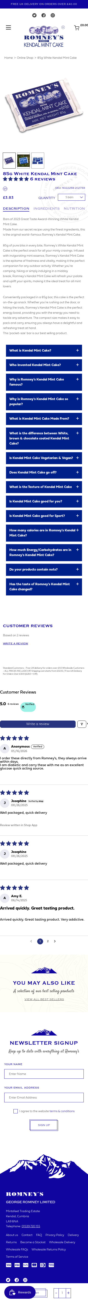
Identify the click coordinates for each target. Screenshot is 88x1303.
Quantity (46, 198)
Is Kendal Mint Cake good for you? (35, 501)
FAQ (39, 1235)
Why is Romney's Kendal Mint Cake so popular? (38, 402)
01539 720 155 (31, 1226)
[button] (16, 179)
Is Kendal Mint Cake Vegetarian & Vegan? (41, 458)
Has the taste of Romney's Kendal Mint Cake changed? (39, 587)
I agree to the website (47, 1111)
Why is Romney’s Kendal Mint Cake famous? (36, 382)
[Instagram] (53, 16)
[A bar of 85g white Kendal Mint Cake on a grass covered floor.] (23, 161)
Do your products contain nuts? (33, 569)
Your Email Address (21, 1087)
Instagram (25, 1280)
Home (8, 58)
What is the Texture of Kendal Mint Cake (40, 487)
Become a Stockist (32, 1242)
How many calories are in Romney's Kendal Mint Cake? (42, 533)
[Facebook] (43, 16)
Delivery (73, 1235)
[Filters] (81, 724)
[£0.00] (76, 29)
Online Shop (25, 58)
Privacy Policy (54, 1235)
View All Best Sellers (44, 999)
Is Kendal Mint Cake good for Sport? (37, 516)
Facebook (16, 1280)
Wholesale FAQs (17, 1249)
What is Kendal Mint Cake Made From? (39, 419)
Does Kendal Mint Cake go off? (33, 472)
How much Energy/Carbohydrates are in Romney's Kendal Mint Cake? (40, 552)
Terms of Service (17, 1257)
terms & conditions (62, 1111)
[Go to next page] (56, 941)
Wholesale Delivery (62, 1242)
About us (12, 1235)
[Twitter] (34, 16)
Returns (11, 1242)
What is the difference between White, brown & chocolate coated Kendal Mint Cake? (39, 438)
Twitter (8, 1280)
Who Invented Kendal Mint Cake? (35, 365)
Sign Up (44, 1125)
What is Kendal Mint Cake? (30, 350)
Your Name (13, 1064)
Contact (27, 1235)
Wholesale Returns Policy (49, 1249)
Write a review (15, 643)
